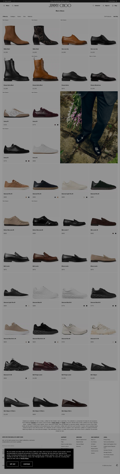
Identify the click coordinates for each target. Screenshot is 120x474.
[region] (39, 459)
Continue (26, 464)
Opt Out (12, 464)
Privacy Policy (25, 458)
